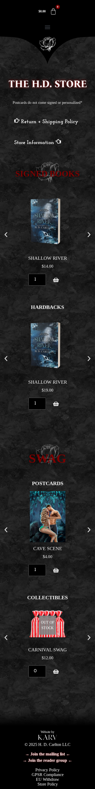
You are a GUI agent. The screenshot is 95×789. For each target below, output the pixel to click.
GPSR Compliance (48, 774)
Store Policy (47, 784)
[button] (47, 27)
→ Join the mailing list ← (47, 754)
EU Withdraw (47, 779)
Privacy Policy (47, 770)
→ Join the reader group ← (47, 760)
